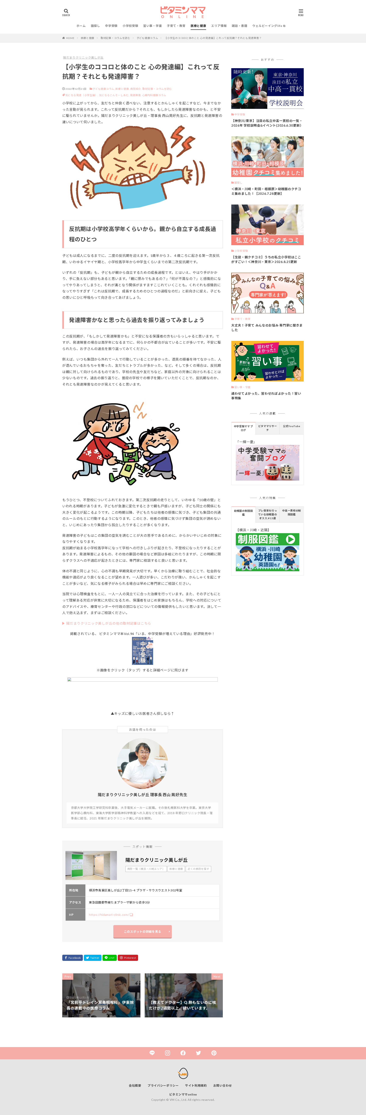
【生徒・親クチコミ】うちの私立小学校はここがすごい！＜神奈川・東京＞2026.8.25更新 (266, 259)
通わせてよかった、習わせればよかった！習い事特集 (266, 395)
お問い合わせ (222, 1085)
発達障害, (136, 95)
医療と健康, (122, 88)
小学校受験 (130, 26)
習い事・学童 (152, 26)
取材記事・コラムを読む (115, 38)
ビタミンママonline (183, 1094)
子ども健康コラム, (104, 88)
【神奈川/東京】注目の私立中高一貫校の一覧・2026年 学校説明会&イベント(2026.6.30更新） (267, 123)
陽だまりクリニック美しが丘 (83, 57)
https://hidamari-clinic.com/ (109, 914)
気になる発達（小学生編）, (82, 95)
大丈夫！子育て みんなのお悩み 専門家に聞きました (267, 327)
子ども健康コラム (147, 38)
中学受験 (111, 26)
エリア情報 (219, 26)
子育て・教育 (176, 26)
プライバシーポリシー (163, 1085)
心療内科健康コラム (154, 95)
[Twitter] (92, 958)
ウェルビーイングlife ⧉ (268, 26)
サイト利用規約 (196, 1085)
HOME (70, 38)
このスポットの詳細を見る (142, 931)
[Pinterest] (128, 958)
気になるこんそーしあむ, (114, 95)
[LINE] (110, 958)
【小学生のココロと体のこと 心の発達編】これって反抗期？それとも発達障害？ (213, 38)
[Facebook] (72, 958)
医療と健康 (198, 26)
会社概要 (135, 1085)
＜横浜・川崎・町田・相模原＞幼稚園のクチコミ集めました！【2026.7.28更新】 (266, 191)
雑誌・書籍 (239, 26)
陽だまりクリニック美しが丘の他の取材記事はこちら (108, 623)
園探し (95, 26)
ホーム (81, 26)
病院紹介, (136, 88)
